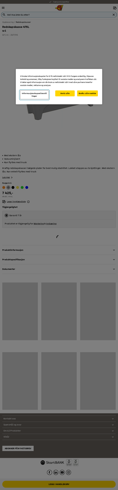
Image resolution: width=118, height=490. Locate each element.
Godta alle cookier (87, 93)
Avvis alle (65, 93)
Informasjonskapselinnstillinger (34, 94)
